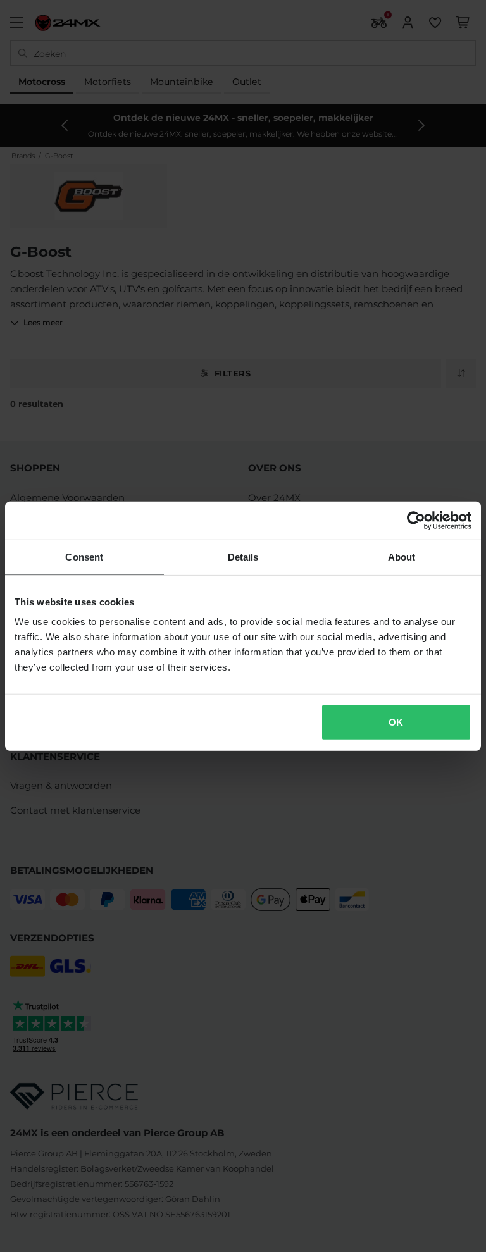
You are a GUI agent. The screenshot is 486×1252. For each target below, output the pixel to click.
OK (396, 722)
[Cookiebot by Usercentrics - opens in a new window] (416, 520)
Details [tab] (243, 556)
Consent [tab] (84, 556)
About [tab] (402, 556)
